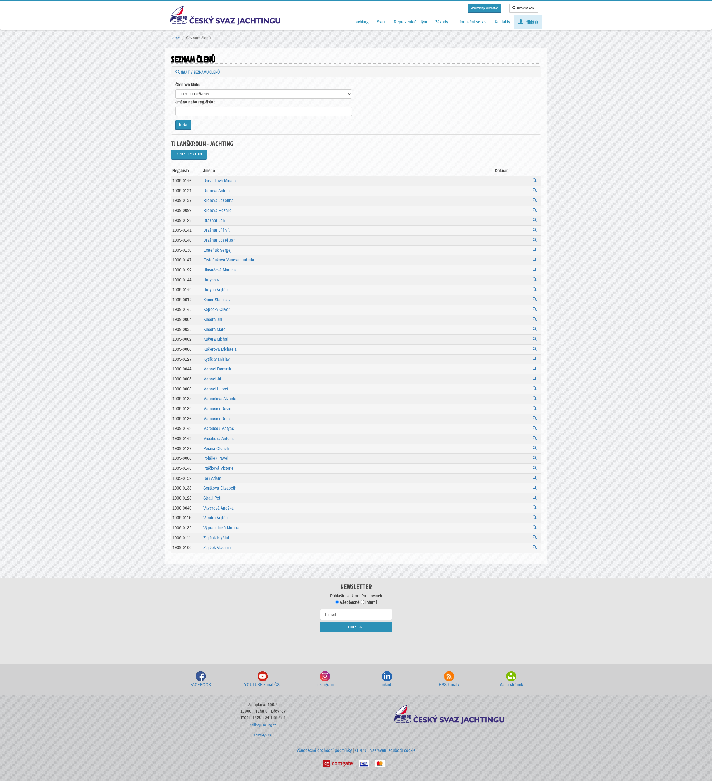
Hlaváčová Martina (219, 270)
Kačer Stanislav (217, 299)
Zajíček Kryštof (216, 537)
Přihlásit (530, 22)
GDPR (360, 750)
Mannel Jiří (212, 379)
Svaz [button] (381, 21)
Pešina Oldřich (216, 448)
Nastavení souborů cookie (393, 750)
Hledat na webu (526, 8)
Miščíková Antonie (219, 438)
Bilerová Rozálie (217, 210)
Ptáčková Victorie (218, 468)
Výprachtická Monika (221, 527)
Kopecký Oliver (216, 309)
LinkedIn (387, 684)
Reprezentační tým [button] (410, 21)
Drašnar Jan (214, 220)
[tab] (356, 72)
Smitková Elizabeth (219, 488)
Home (175, 38)
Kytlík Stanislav (216, 359)
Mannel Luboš (215, 389)
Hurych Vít (212, 280)
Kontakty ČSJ (263, 735)
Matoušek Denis (217, 418)
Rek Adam (212, 478)
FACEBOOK (200, 684)
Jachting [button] (361, 21)
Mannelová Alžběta (219, 398)
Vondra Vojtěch (216, 517)
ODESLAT (356, 626)
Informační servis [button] (471, 21)
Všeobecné (349, 602)
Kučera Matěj (214, 329)
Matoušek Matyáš (218, 428)
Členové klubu (188, 84)
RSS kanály (449, 684)
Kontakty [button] (502, 21)
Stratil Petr (212, 498)
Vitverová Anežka (218, 508)
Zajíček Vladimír (217, 547)
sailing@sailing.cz (263, 725)
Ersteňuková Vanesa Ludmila (228, 260)
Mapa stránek (511, 684)
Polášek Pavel (215, 458)
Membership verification (484, 8)
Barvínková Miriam (219, 180)
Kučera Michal (215, 339)
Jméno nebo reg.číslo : (195, 102)
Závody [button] (441, 21)
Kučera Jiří (212, 319)
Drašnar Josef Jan (219, 240)
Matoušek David (217, 408)
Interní (370, 602)
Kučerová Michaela (220, 349)
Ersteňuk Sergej (217, 250)
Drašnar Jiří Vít (216, 230)
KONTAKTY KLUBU (189, 154)
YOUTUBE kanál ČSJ (262, 684)
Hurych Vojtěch (216, 289)
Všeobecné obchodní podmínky (324, 750)
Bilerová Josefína (218, 200)
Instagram (325, 684)
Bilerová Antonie (217, 190)
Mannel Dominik (217, 369)
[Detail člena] (535, 181)
